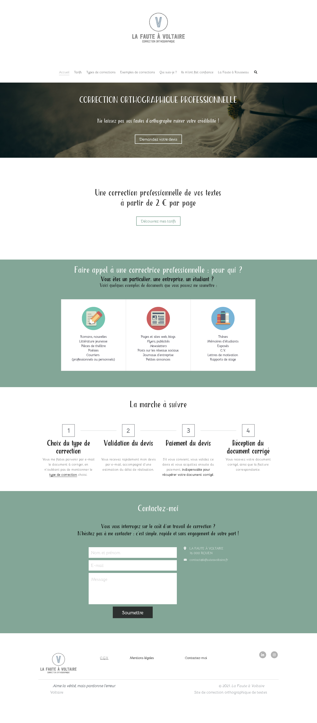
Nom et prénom (105, 552)
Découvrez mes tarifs (158, 221)
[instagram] (274, 654)
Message (99, 579)
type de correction (63, 474)
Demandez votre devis (158, 139)
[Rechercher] (255, 72)
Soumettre (132, 612)
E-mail (97, 565)
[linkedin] (262, 654)
